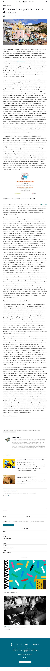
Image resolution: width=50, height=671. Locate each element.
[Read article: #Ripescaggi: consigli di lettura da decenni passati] (9, 479)
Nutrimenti (19, 430)
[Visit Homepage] (25, 2)
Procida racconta (20, 61)
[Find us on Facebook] (23, 657)
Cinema (4, 531)
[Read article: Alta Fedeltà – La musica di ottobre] (25, 574)
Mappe (4, 543)
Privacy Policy (22, 661)
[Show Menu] (3, 2)
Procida (38, 430)
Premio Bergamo (7, 552)
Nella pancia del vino (8, 547)
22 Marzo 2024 (28, 477)
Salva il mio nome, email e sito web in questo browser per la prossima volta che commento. (24, 521)
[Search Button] (46, 2)
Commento (6, 495)
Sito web (28, 516)
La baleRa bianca (7, 538)
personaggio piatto (32, 430)
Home (4, 5)
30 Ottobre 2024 (28, 462)
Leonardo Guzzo (16, 437)
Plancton (9, 5)
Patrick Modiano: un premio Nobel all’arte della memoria (15, 627)
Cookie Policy (28, 661)
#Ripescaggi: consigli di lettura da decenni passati (27, 475)
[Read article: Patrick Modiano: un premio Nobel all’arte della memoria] (25, 610)
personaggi (25, 430)
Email (4, 516)
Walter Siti (43, 204)
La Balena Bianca (21, 477)
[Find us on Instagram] (26, 657)
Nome (5, 510)
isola (7, 430)
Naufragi (5, 545)
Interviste (5, 536)
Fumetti (5, 534)
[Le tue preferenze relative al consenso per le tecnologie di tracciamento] (48, 669)
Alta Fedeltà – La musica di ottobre (11, 592)
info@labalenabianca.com (25, 654)
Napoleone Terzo (12, 430)
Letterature (6, 541)
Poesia (4, 550)
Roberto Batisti (21, 462)
